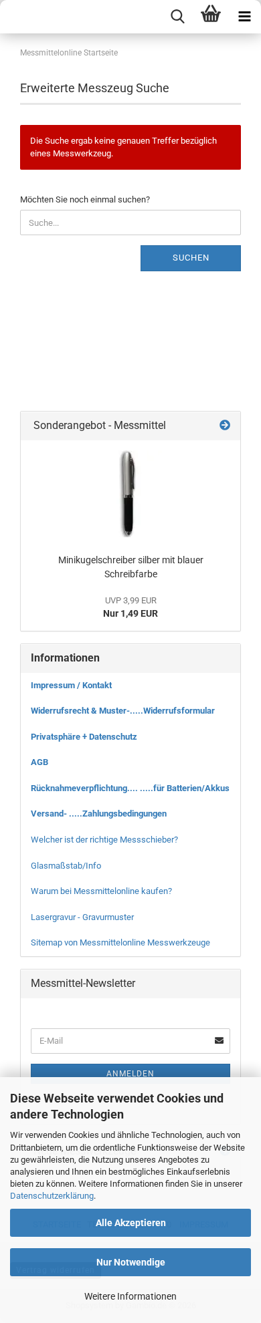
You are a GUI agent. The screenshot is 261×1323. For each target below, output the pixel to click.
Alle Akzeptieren (131, 1222)
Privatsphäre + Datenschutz (84, 737)
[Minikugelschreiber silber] (130, 493)
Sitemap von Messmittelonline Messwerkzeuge (120, 942)
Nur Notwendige (130, 1262)
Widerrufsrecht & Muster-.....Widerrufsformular (123, 711)
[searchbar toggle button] (177, 16)
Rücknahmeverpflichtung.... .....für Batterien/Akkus (130, 788)
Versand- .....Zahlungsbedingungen (99, 813)
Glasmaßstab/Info (66, 866)
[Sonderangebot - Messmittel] (225, 426)
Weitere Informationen (130, 1296)
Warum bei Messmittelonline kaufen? (101, 891)
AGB (39, 762)
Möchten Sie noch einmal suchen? (85, 199)
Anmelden (130, 1073)
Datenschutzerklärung (52, 1196)
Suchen (191, 258)
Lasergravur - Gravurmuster (82, 917)
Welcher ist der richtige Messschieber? (104, 840)
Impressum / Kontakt (71, 685)
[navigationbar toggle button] (244, 16)
